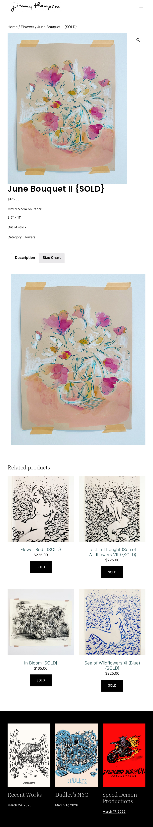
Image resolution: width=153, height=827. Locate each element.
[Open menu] (141, 7)
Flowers (27, 27)
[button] (138, 40)
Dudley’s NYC (71, 795)
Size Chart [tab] (52, 257)
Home (13, 27)
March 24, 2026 (19, 805)
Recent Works (25, 795)
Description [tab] (25, 257)
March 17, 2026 (66, 805)
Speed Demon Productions (120, 798)
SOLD (40, 567)
